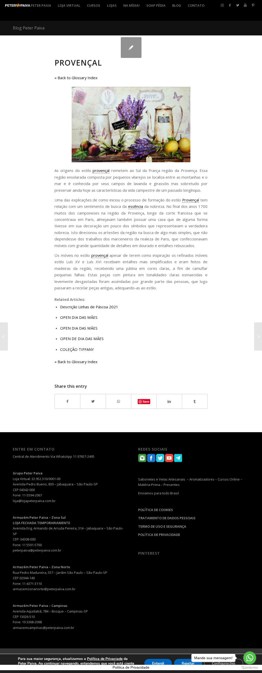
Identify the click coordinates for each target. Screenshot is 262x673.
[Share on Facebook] (67, 401)
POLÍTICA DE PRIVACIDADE (159, 534)
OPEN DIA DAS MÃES (78, 317)
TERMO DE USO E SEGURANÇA (162, 526)
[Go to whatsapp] (249, 657)
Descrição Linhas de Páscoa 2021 (89, 306)
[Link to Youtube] (245, 5)
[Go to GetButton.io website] (250, 667)
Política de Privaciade (105, 658)
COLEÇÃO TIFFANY (77, 349)
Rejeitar (188, 663)
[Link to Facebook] (230, 5)
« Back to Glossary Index (75, 77)
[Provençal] (131, 47)
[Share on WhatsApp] (118, 401)
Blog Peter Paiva (29, 28)
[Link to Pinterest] (253, 5)
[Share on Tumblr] (194, 401)
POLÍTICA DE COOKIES (155, 509)
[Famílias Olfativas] (4, 336)
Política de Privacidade (131, 667)
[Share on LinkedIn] (169, 401)
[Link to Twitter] (238, 5)
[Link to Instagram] (222, 5)
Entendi (158, 663)
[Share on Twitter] (92, 401)
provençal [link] (101, 170)
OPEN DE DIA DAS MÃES (82, 338)
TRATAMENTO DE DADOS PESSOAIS (166, 518)
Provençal (78, 62)
